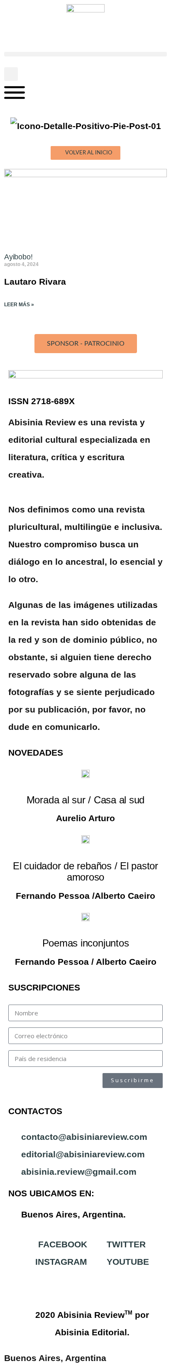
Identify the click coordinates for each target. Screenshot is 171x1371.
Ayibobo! (18, 257)
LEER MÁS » (19, 304)
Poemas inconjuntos (85, 943)
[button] (85, 54)
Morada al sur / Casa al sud (86, 799)
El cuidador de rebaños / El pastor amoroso (85, 871)
